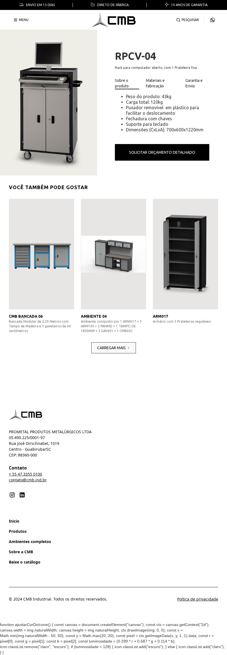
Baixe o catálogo (24, 562)
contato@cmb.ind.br (28, 479)
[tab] (127, 83)
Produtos (18, 531)
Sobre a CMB (21, 551)
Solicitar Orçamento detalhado (162, 152)
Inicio (14, 521)
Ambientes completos (30, 541)
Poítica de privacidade (197, 599)
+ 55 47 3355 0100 (25, 474)
